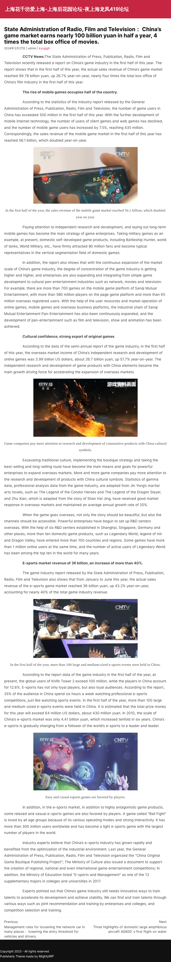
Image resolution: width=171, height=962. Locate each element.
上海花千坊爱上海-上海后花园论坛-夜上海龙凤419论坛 (67, 9)
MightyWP (46, 956)
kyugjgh (44, 48)
